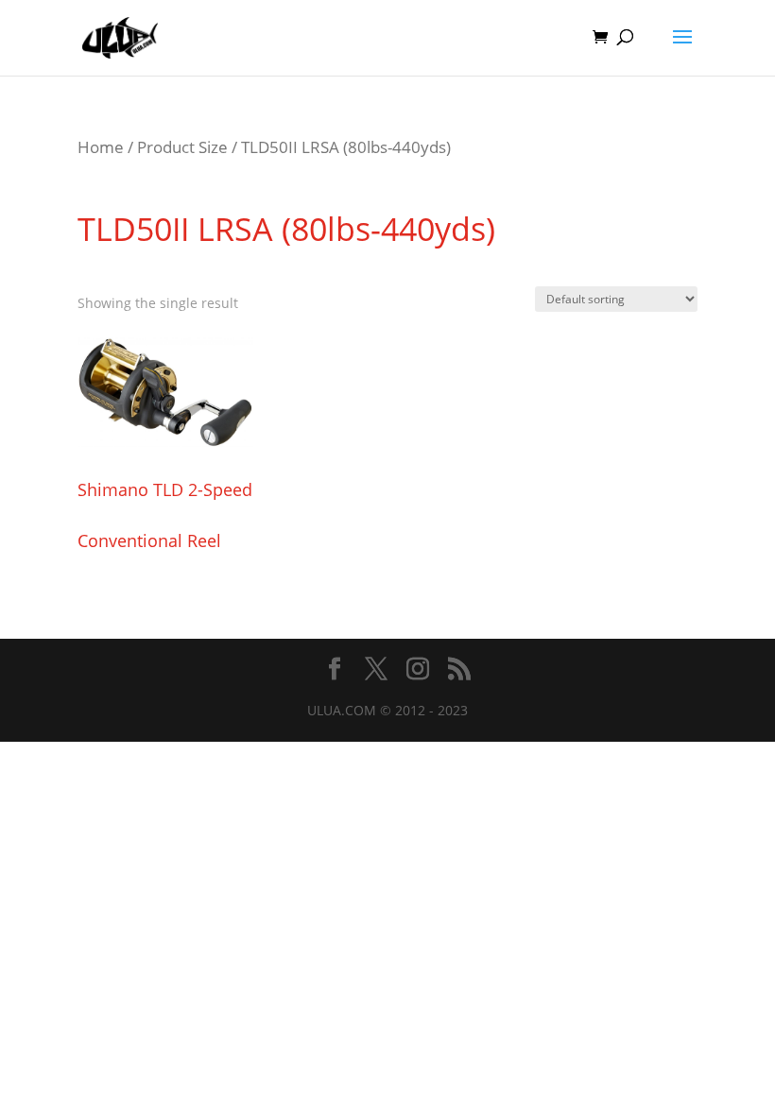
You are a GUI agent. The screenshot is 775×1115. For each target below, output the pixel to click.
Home (101, 147)
